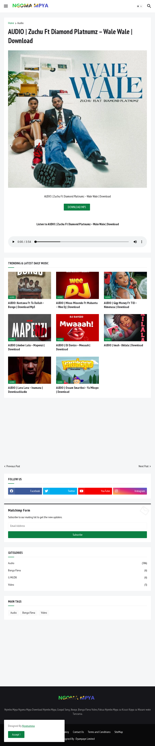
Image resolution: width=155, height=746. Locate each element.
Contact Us (78, 732)
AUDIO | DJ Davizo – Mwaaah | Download (73, 347)
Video (77, 584)
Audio (20, 23)
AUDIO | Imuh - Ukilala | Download (123, 345)
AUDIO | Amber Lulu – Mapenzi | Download (26, 347)
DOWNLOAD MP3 (77, 207)
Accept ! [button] (16, 734)
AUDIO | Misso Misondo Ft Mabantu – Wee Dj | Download (77, 305)
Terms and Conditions (99, 732)
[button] (5, 6)
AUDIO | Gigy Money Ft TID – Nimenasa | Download (120, 305)
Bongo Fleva (77, 570)
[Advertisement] (77, 431)
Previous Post (13, 466)
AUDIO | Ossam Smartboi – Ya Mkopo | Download (77, 390)
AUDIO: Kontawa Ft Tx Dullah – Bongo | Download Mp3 (26, 305)
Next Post (144, 466)
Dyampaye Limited (85, 739)
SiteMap (118, 732)
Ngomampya (28, 726)
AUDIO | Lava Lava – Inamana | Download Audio (25, 390)
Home (11, 23)
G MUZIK (77, 577)
